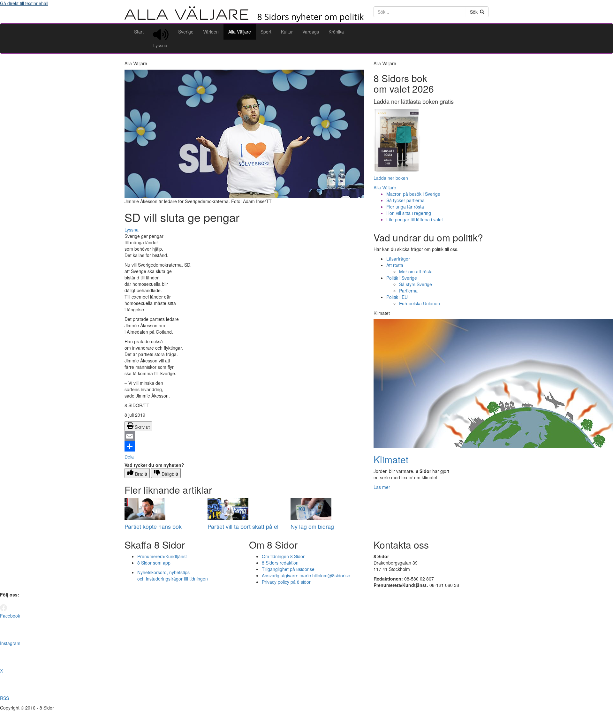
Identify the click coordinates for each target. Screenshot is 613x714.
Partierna (408, 290)
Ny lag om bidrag (312, 526)
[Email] (244, 436)
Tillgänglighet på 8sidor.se (288, 569)
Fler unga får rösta (405, 206)
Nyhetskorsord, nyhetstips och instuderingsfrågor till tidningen (172, 575)
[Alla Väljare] (244, 20)
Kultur (287, 31)
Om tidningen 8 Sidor (283, 556)
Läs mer (382, 487)
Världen (211, 31)
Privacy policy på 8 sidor (286, 582)
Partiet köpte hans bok (153, 526)
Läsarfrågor (398, 258)
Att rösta (394, 265)
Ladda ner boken (391, 178)
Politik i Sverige (401, 278)
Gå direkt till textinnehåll (24, 3)
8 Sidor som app (153, 562)
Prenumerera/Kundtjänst (162, 556)
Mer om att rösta (416, 271)
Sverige (185, 31)
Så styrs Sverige (415, 284)
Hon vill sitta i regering (408, 213)
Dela (129, 456)
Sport (266, 31)
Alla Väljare (239, 31)
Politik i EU (397, 297)
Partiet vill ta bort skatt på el (243, 526)
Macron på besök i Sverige (413, 194)
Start (139, 31)
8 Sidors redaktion (280, 562)
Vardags (310, 31)
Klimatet (391, 459)
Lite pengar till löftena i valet (414, 219)
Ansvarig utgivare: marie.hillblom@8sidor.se (306, 575)
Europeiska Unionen (419, 303)
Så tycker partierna (405, 200)
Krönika (336, 31)
